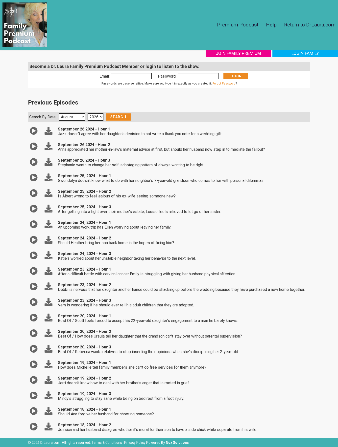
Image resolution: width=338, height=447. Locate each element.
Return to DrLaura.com (310, 25)
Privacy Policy (134, 443)
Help (271, 25)
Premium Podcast (238, 25)
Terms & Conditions (107, 443)
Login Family (305, 53)
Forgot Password (224, 83)
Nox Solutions (177, 443)
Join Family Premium (238, 53)
